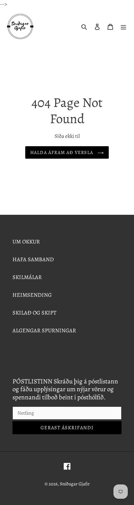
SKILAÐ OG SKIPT (34, 312)
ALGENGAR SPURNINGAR (44, 330)
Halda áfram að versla (62, 152)
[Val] (123, 26)
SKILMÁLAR (27, 277)
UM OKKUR (26, 241)
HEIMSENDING (32, 295)
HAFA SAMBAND (33, 259)
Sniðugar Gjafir (75, 484)
